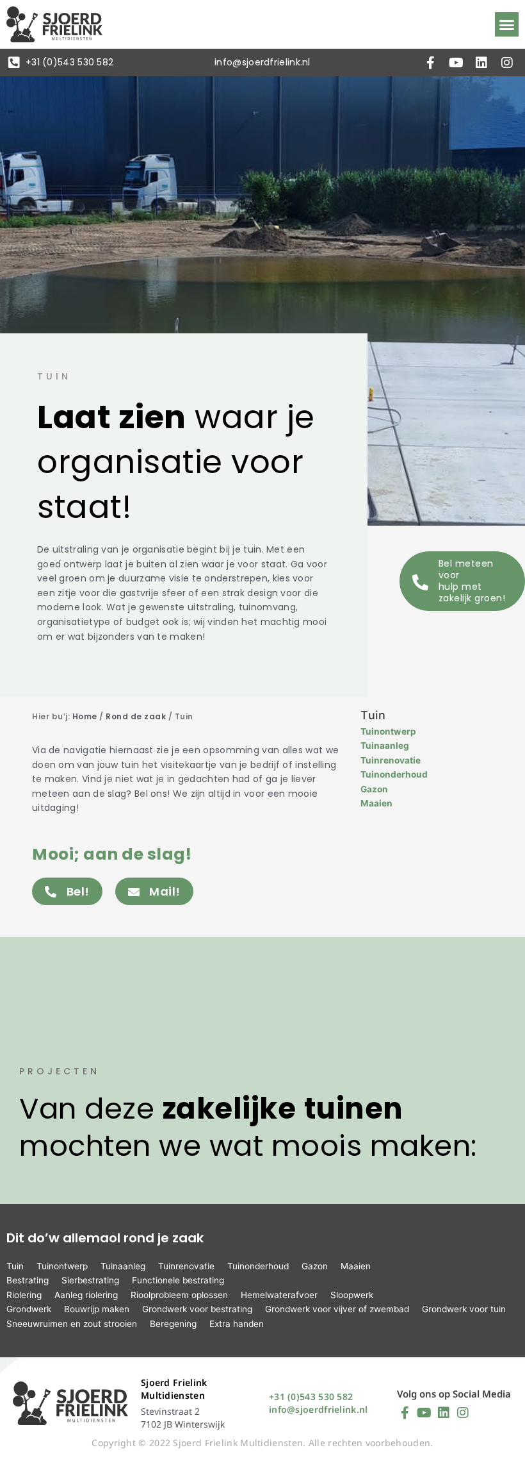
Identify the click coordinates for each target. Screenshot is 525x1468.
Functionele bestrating (178, 1280)
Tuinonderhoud (394, 774)
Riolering (24, 1295)
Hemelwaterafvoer (279, 1295)
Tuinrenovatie (390, 760)
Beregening (173, 1324)
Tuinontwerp (388, 731)
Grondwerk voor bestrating (197, 1309)
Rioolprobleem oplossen (179, 1295)
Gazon (374, 789)
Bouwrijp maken (96, 1309)
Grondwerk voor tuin (464, 1309)
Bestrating (27, 1280)
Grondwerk (28, 1309)
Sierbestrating (90, 1280)
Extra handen (236, 1324)
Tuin (15, 1266)
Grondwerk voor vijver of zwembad (337, 1309)
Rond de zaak (136, 716)
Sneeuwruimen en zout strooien (71, 1324)
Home (84, 716)
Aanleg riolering (86, 1295)
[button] (507, 24)
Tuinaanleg (384, 745)
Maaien (376, 803)
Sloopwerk (351, 1295)
